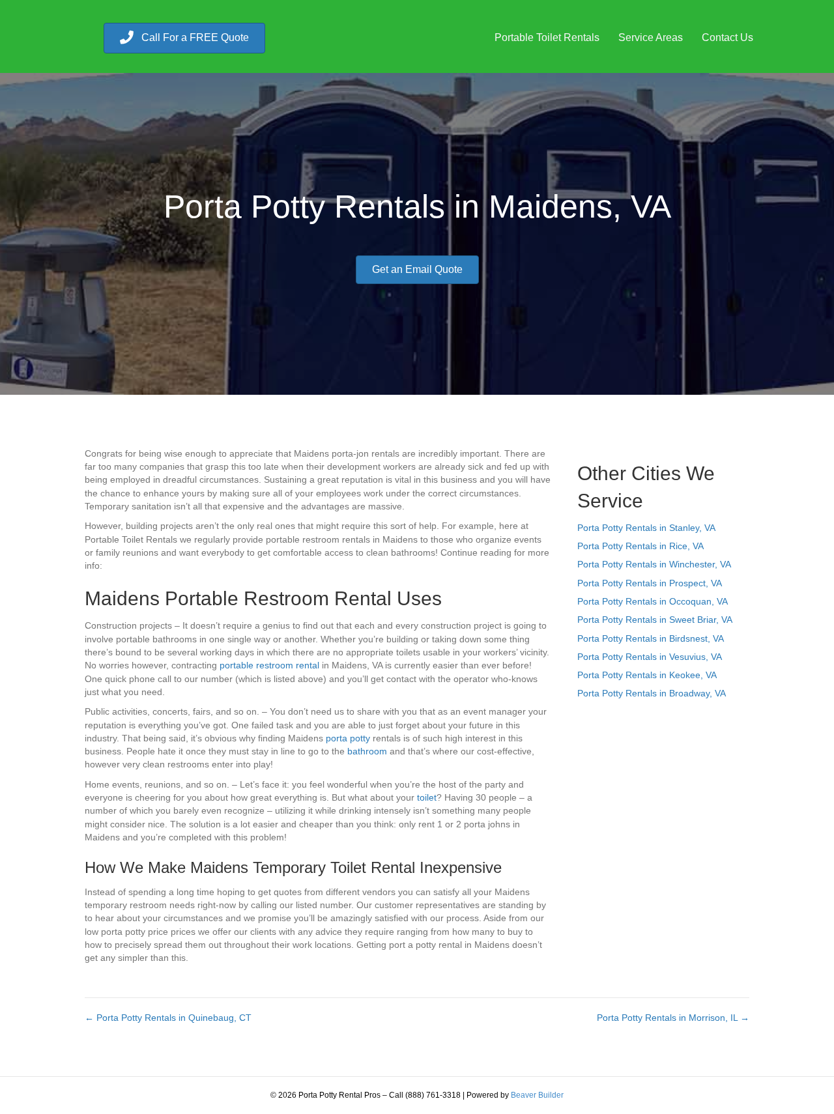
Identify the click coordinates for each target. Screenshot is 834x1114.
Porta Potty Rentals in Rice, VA (640, 546)
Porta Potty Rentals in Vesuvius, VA (649, 656)
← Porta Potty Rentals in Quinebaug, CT (168, 1017)
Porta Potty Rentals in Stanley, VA (646, 527)
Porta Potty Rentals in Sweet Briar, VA (654, 619)
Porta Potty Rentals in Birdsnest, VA (650, 638)
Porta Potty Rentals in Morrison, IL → (673, 1017)
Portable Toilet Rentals (547, 37)
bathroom (367, 751)
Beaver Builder (537, 1095)
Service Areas (650, 37)
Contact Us (727, 37)
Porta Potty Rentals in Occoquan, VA (652, 601)
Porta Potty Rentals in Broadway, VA (651, 693)
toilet (427, 797)
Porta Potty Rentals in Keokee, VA (647, 675)
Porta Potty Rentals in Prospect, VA (649, 583)
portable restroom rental (269, 665)
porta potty (348, 738)
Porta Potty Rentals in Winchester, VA (654, 564)
